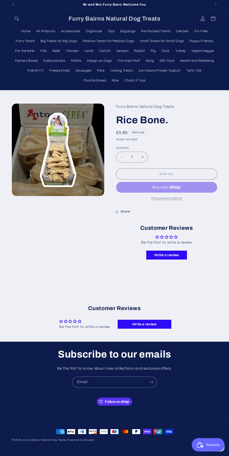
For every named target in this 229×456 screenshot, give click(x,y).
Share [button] (125, 211)
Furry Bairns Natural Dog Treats (44, 440)
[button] (17, 19)
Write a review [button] (166, 255)
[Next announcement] (216, 4)
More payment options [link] (166, 198)
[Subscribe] (151, 382)
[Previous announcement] (13, 4)
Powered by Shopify (80, 440)
